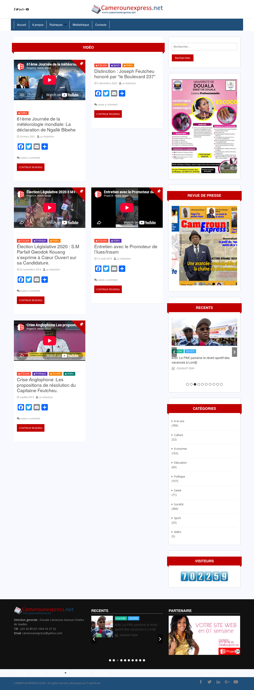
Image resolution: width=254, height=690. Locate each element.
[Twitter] (17, 9)
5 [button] (202, 384)
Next (233, 246)
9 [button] (217, 384)
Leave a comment (30, 157)
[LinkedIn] (20, 9)
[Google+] (23, 9)
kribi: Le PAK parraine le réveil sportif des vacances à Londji (136, 626)
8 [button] (214, 384)
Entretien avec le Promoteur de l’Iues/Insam (125, 249)
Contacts (100, 25)
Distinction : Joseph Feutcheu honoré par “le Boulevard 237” (125, 74)
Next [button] (234, 352)
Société (56, 373)
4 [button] (198, 384)
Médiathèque (81, 25)
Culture (178, 435)
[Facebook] (14, 9)
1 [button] (187, 384)
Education (180, 462)
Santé (177, 490)
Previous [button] (174, 352)
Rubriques (56, 25)
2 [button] (191, 384)
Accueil (21, 25)
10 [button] (221, 384)
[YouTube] (27, 9)
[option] (204, 346)
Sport (116, 65)
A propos (37, 25)
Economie (180, 449)
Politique (41, 240)
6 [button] (206, 384)
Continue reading (30, 167)
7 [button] (210, 384)
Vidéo (23, 113)
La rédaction (47, 136)
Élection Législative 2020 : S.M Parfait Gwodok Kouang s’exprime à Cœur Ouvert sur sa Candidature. (48, 254)
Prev (176, 246)
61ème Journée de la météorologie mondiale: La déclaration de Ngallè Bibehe (46, 124)
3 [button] (195, 384)
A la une (102, 65)
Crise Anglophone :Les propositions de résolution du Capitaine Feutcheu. (46, 385)
